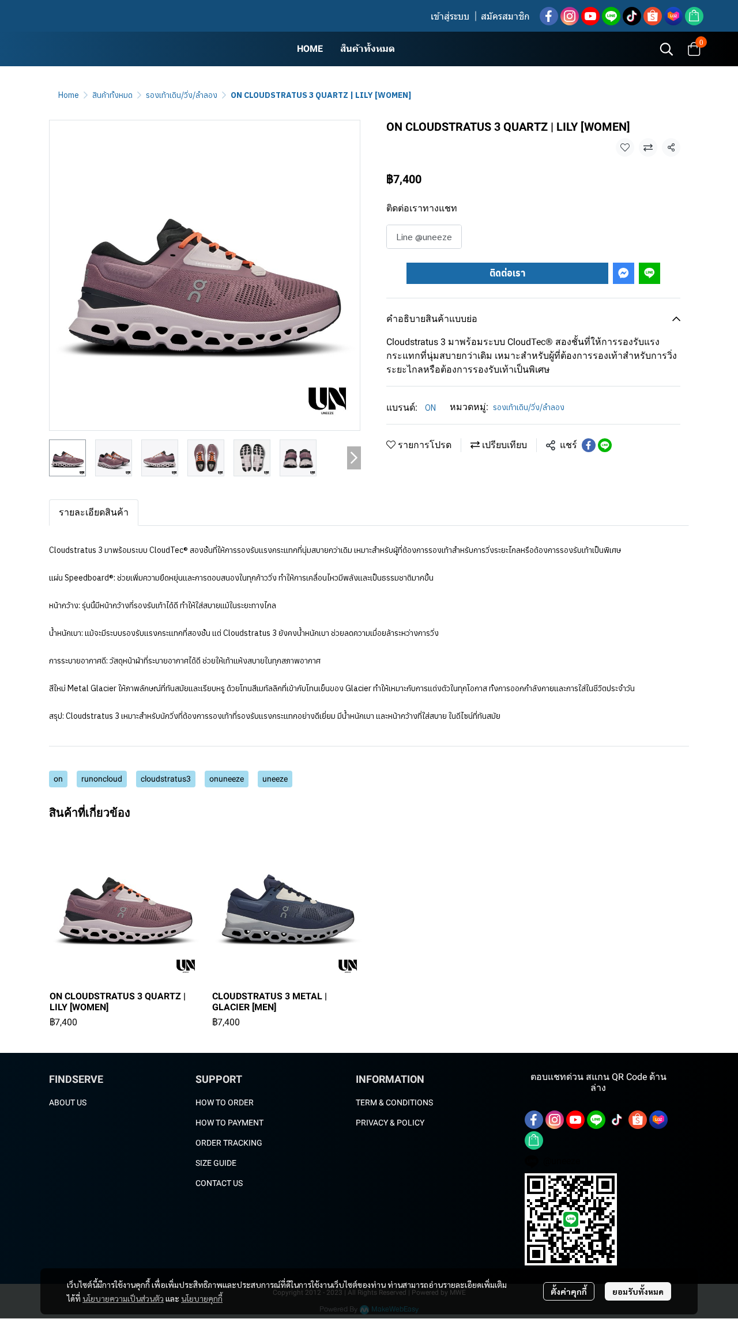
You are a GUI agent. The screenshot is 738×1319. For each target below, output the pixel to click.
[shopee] (652, 16)
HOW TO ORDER (224, 1102)
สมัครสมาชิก (505, 16)
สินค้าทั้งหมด (112, 95)
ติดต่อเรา (507, 273)
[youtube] (590, 16)
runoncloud (101, 778)
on (58, 778)
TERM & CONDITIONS (394, 1102)
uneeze (275, 778)
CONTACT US (219, 1183)
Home (68, 95)
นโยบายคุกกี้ (202, 1298)
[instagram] (569, 16)
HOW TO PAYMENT (229, 1122)
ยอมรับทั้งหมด (638, 1291)
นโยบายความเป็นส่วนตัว (123, 1298)
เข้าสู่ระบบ (450, 16)
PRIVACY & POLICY (390, 1122)
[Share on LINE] (605, 445)
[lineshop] (694, 16)
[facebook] (549, 16)
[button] (666, 49)
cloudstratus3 (166, 778)
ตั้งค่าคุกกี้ (569, 1291)
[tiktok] (632, 16)
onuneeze (226, 778)
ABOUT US (67, 1102)
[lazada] (673, 16)
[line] (611, 16)
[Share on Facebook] (589, 445)
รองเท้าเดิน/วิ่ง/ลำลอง (181, 95)
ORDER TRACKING (228, 1142)
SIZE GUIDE (215, 1163)
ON (430, 408)
